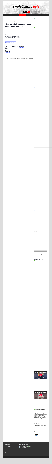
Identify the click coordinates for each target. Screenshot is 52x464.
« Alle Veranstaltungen (8, 18)
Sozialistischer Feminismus (6, 54)
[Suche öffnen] (47, 15)
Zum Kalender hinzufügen (10, 42)
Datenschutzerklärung (8, 446)
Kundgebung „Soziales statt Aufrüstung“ (26, 58)
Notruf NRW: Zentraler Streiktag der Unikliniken (13, 58)
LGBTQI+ (9, 52)
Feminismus (6, 52)
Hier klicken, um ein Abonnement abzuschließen (40, 231)
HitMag (46, 456)
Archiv (5, 452)
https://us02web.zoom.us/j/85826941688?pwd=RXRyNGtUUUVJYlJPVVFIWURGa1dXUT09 (12, 37)
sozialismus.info (11, 456)
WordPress (43, 456)
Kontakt (6, 449)
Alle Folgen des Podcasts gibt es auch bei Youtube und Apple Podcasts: (40, 360)
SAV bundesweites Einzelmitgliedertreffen (22, 48)
